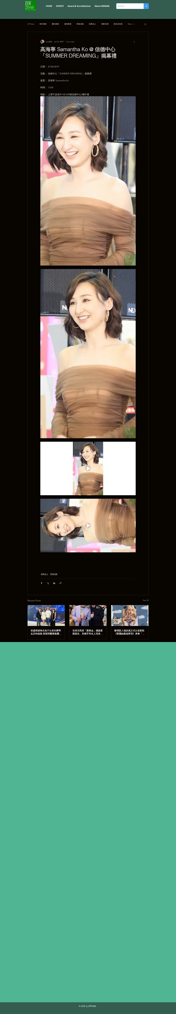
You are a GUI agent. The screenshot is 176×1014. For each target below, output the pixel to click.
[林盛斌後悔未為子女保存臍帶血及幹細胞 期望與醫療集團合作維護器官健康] (46, 615)
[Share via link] (60, 583)
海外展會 (43, 24)
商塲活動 (80, 24)
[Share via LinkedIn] (54, 583)
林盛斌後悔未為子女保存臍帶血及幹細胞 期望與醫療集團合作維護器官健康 (46, 632)
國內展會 (55, 24)
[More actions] (134, 41)
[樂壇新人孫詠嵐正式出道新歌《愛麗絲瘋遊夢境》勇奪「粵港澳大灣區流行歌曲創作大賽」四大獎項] (129, 615)
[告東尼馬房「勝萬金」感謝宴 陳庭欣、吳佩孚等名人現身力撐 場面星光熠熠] (88, 615)
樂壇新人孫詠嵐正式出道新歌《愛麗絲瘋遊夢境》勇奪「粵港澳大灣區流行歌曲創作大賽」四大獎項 (129, 632)
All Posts (30, 24)
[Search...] (146, 6)
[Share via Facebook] (41, 583)
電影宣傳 (104, 24)
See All (146, 600)
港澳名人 (92, 24)
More (130, 24)
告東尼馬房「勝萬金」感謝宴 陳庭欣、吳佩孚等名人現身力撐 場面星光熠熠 (88, 632)
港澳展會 (67, 24)
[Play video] (88, 468)
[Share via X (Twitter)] (48, 583)
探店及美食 (118, 24)
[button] (145, 24)
